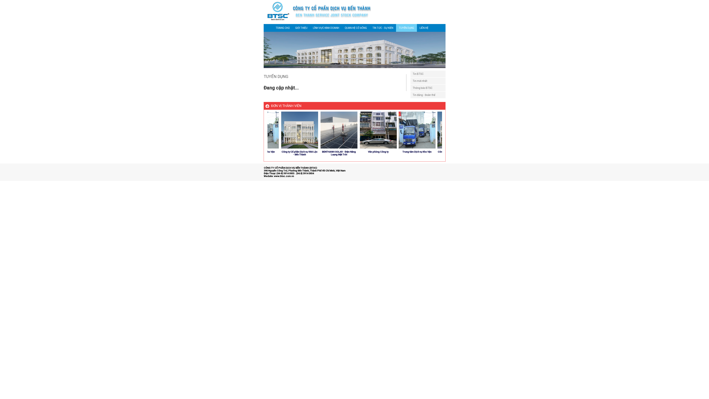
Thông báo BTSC (422, 87)
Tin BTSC (418, 73)
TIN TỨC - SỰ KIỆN (382, 27)
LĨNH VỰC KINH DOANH (326, 27)
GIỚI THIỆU (301, 27)
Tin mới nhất (420, 80)
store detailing (437, 171)
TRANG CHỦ (283, 27)
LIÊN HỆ (424, 27)
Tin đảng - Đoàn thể (424, 94)
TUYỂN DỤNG (406, 27)
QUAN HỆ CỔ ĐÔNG (356, 27)
